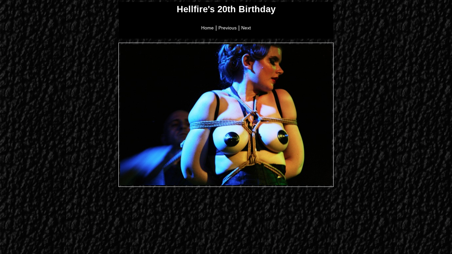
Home (207, 27)
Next (246, 27)
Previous (227, 27)
